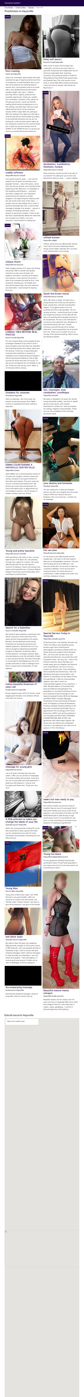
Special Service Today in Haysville (56, 634)
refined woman (51, 237)
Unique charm (13, 261)
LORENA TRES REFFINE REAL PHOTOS (22, 333)
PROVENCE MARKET (13, 3)
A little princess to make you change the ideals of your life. (22, 820)
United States (20, 7)
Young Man (12, 888)
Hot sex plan (50, 550)
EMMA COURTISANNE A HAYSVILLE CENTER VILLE (20, 466)
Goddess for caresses (18, 392)
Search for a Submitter (18, 627)
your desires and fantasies (57, 483)
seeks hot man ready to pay (58, 799)
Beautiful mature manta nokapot (56, 991)
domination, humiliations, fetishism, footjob (57, 165)
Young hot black (52, 854)
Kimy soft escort (52, 59)
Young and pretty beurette (20, 550)
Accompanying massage (19, 987)
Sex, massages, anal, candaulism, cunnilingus (56, 391)
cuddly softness (14, 172)
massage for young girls (19, 766)
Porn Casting (13, 71)
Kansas (31, 7)
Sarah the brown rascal (56, 293)
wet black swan (14, 936)
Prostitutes (9, 7)
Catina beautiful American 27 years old (21, 685)
